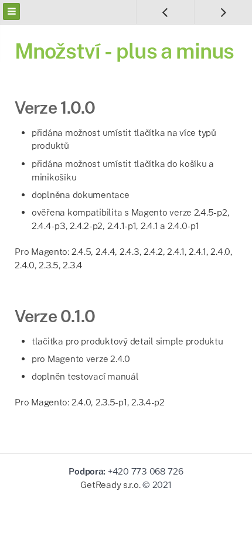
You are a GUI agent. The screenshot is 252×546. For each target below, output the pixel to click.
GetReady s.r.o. (110, 484)
